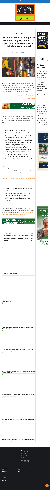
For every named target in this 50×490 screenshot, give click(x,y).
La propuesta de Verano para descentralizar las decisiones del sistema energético (42, 86)
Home (19, 471)
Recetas (3, 478)
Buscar (39, 56)
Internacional (4, 473)
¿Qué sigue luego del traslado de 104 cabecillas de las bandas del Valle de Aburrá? (42, 98)
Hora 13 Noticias (31, 98)
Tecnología (4, 481)
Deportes (4, 480)
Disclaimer (20, 478)
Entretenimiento (5, 475)
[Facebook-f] (22, 461)
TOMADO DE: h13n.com (20, 95)
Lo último (15, 33)
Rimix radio (4, 487)
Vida (3, 474)
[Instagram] (28, 461)
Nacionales (21, 33)
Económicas (4, 477)
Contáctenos (20, 476)
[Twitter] (25, 461)
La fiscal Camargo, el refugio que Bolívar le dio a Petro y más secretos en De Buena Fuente (42, 75)
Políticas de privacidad (22, 474)
